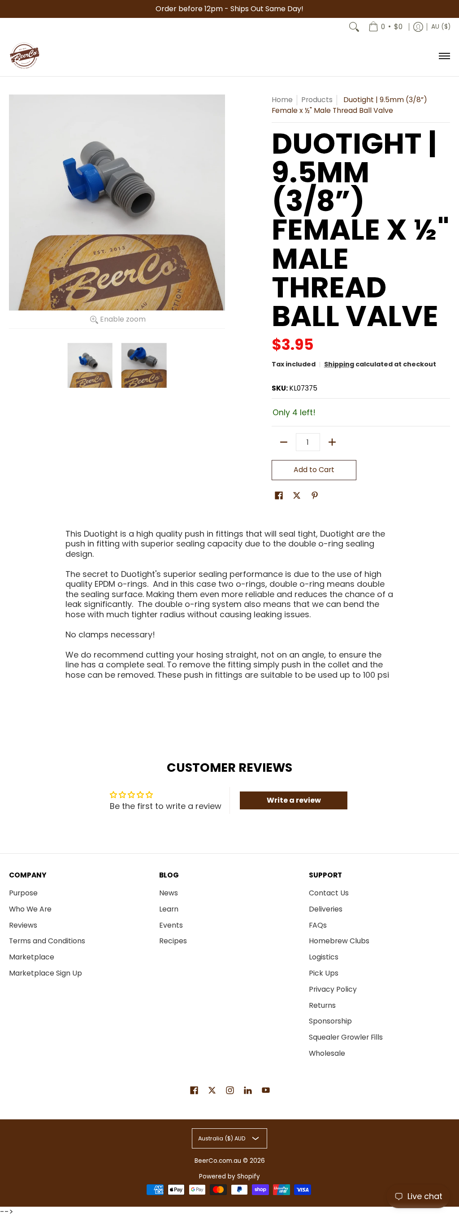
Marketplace (31, 957)
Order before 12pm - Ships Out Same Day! (229, 9)
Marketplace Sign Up (45, 973)
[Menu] (444, 56)
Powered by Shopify (229, 1176)
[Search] (354, 27)
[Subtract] (284, 442)
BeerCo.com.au (218, 1161)
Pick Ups (323, 973)
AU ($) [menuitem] (440, 26)
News (168, 893)
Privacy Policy (333, 989)
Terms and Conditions (47, 941)
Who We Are (30, 909)
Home (282, 100)
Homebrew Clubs (339, 941)
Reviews (23, 925)
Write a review (294, 800)
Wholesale (327, 1053)
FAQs (318, 925)
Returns (322, 1005)
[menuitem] (385, 27)
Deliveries (325, 909)
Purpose (23, 893)
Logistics (323, 957)
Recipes (173, 941)
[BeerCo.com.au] (24, 56)
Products (317, 100)
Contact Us (329, 893)
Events (171, 925)
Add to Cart (314, 469)
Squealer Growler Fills (346, 1037)
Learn (168, 909)
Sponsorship (330, 1021)
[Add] (332, 442)
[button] (279, 496)
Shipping (339, 364)
